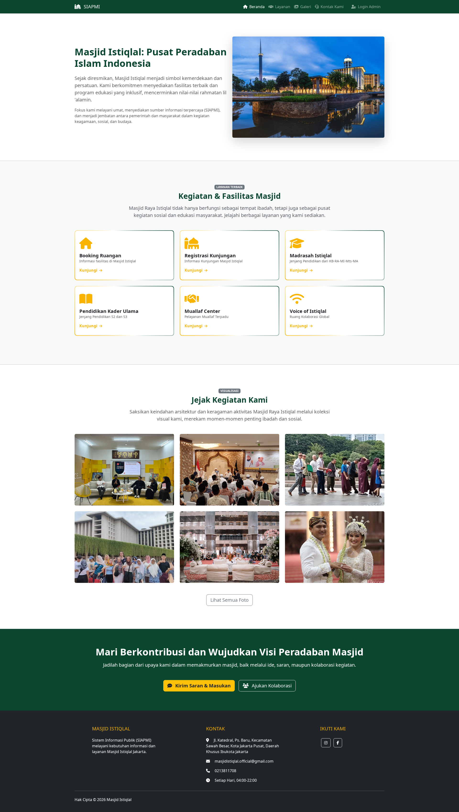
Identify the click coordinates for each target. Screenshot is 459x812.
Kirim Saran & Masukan (202, 685)
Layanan (282, 6)
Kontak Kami (332, 6)
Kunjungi (88, 270)
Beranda (256, 6)
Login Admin (369, 6)
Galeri (305, 6)
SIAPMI (91, 6)
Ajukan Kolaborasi (271, 685)
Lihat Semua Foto (229, 600)
